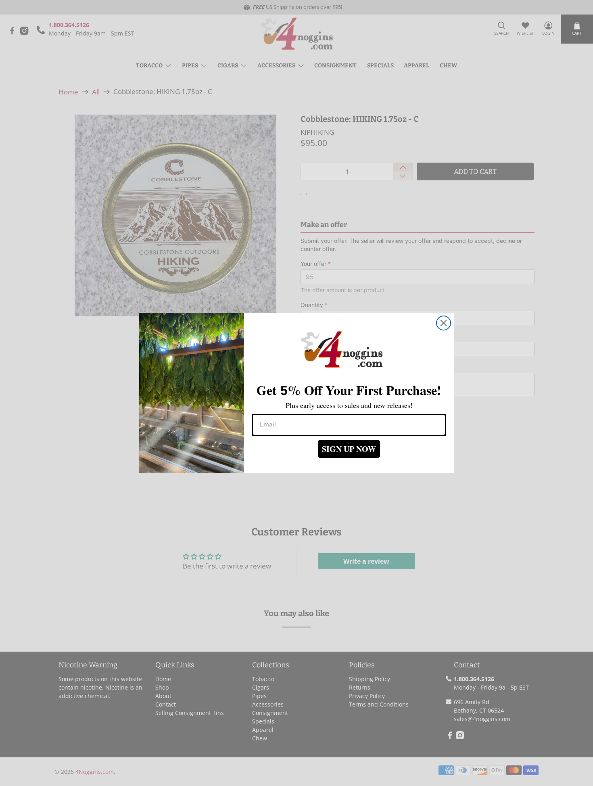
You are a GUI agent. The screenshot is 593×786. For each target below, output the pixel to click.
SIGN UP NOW (349, 449)
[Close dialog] (443, 323)
